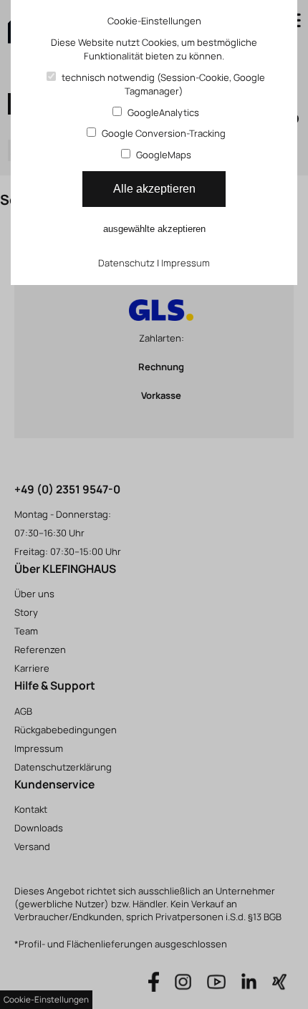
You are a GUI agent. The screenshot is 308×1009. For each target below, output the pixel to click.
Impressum (185, 262)
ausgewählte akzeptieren (154, 228)
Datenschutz (126, 262)
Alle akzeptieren (154, 189)
